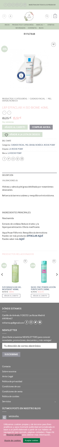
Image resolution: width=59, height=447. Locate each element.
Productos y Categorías (23, 25)
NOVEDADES (20, 28)
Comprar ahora (41, 127)
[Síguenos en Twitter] (36, 322)
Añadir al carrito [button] (11, 296)
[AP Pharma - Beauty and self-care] (29, 16)
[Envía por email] (13, 159)
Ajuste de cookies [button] (12, 440)
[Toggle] (55, 401)
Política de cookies (10, 396)
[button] (4, 16)
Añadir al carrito (15, 127)
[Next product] (4, 113)
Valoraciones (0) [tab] (10, 181)
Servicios (6, 401)
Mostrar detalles (13, 435)
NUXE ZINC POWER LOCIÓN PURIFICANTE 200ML (43, 288)
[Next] (56, 280)
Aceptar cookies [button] (31, 440)
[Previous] (2, 280)
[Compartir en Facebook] (4, 159)
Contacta (32, 28)
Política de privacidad (12, 381)
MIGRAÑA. (14, 416)
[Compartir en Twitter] (9, 159)
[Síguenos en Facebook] (5, 5)
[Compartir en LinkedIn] (22, 159)
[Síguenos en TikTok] (13, 5)
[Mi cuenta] (10, 16)
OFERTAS (50, 25)
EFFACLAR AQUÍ (35, 236)
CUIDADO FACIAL (37, 99)
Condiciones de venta (12, 391)
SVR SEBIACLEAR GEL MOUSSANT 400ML (11, 288)
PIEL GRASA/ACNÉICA (34, 145)
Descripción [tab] (7, 175)
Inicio (7, 25)
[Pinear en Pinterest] (18, 159)
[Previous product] (9, 113)
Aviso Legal (7, 376)
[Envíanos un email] (17, 5)
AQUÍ (21, 239)
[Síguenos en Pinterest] (25, 5)
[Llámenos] (21, 5)
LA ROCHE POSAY (16, 149)
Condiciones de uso (11, 386)
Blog (41, 28)
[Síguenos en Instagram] (9, 5)
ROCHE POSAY (49, 145)
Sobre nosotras (9, 371)
